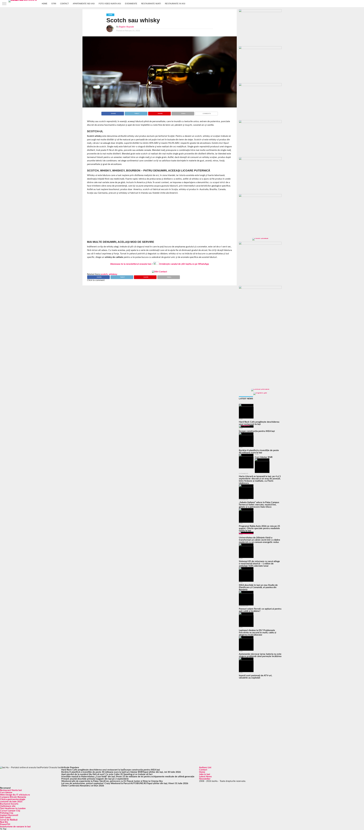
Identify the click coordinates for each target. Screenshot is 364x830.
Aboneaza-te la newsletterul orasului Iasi (130, 264)
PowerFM (5, 824)
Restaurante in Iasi (175, 4)
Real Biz (4, 822)
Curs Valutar (6, 792)
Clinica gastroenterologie (12, 799)
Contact (64, 4)
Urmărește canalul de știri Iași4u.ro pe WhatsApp (184, 264)
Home (44, 4)
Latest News (205, 776)
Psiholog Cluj (6, 813)
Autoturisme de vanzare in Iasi (15, 826)
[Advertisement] (159, 217)
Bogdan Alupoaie (126, 27)
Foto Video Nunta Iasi (110, 4)
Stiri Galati (5, 817)
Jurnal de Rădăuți (8, 820)
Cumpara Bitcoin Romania (13, 797)
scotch (104, 274)
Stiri (53, 4)
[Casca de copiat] (260, 48)
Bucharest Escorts (9, 804)
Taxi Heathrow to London (13, 808)
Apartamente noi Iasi (84, 4)
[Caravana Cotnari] (159, 272)
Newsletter (204, 779)
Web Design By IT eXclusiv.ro (15, 795)
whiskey (113, 274)
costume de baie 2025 (11, 801)
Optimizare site (7, 806)
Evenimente (131, 4)
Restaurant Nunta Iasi (11, 790)
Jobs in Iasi (204, 774)
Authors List (205, 767)
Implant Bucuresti (9, 815)
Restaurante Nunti (151, 4)
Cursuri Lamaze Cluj (10, 811)
